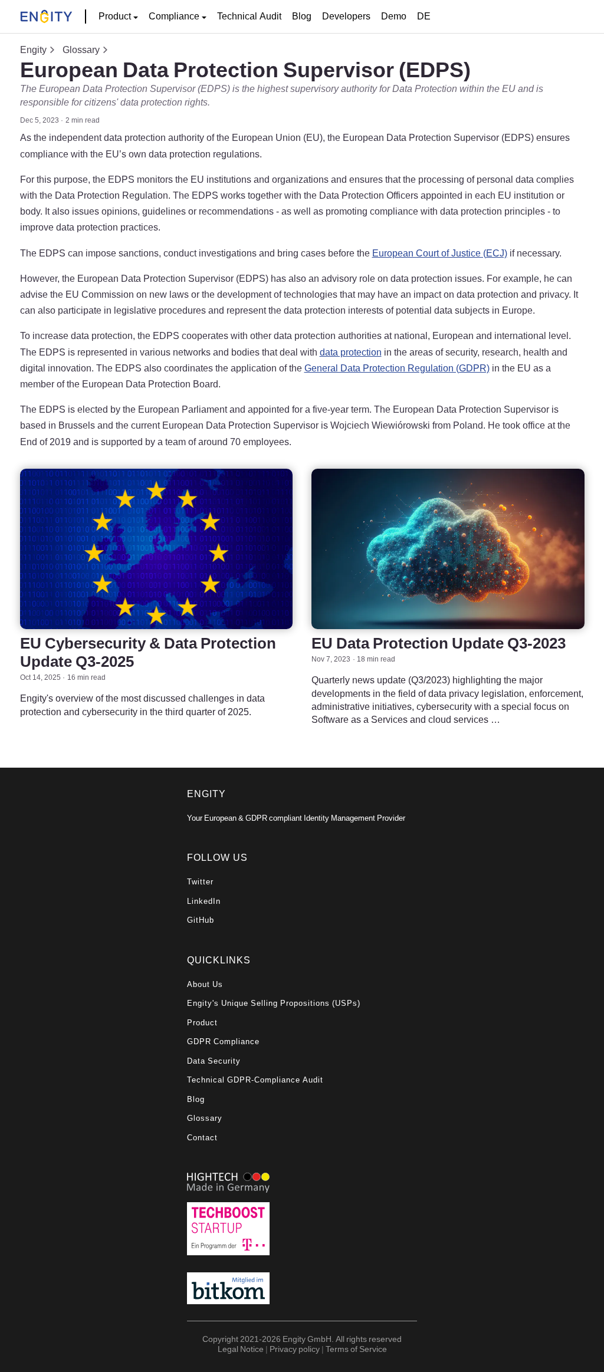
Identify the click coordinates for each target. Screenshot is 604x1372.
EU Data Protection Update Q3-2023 (438, 642)
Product (202, 1022)
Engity (33, 49)
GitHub (200, 920)
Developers (346, 16)
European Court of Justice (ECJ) (439, 253)
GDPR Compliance (223, 1041)
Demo (393, 16)
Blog (301, 16)
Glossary (81, 49)
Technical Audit (249, 16)
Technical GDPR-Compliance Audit (255, 1079)
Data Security (214, 1061)
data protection (351, 352)
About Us (205, 984)
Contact (202, 1137)
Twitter (200, 881)
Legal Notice (241, 1349)
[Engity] (46, 17)
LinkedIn (204, 901)
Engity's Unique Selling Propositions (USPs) (273, 1003)
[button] (118, 16)
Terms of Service (356, 1349)
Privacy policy (295, 1349)
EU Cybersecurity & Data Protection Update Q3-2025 (148, 652)
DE (424, 16)
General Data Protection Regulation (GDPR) (397, 368)
